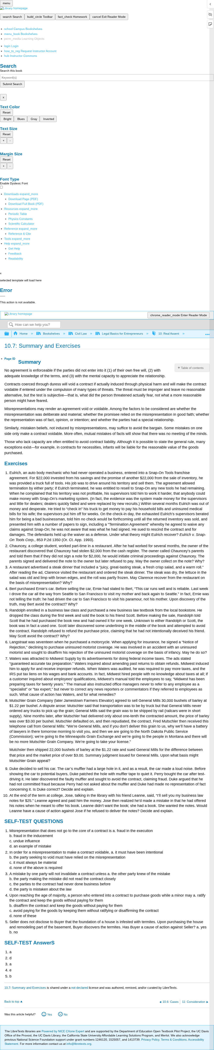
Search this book (11, 70)
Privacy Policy (150, 1039)
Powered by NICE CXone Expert (63, 1031)
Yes (49, 1014)
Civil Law (81, 333)
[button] (15, 253)
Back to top (11, 1001)
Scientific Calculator (21, 223)
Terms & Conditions (174, 1039)
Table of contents (192, 368)
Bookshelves (51, 333)
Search (11, 325)
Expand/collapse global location (207, 332)
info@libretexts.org (78, 1043)
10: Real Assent (169, 333)
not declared (80, 987)
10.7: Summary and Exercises (25, 987)
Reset (6, 112)
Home (23, 333)
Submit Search (12, 84)
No (66, 1014)
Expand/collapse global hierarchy (9, 333)
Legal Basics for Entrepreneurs (122, 333)
